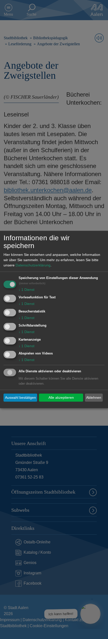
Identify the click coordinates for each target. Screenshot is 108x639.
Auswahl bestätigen (20, 397)
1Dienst (26, 290)
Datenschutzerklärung (33, 265)
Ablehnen (93, 397)
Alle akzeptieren (61, 397)
